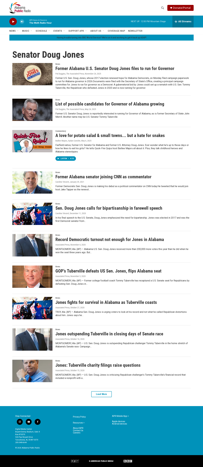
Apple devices (118, 421)
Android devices (119, 424)
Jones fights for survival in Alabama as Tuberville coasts (106, 302)
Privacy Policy (79, 417)
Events (57, 31)
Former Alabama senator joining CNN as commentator (103, 176)
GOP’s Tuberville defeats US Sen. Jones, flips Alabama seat (108, 271)
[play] (13, 21)
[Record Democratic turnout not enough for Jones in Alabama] (32, 245)
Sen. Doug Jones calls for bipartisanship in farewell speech (108, 208)
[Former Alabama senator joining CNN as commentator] (32, 182)
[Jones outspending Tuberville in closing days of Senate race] (32, 339)
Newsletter (135, 31)
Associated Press (62, 245)
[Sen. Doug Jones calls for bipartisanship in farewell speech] (32, 214)
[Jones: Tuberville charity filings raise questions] (32, 371)
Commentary (60, 131)
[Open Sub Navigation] (18, 31)
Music (25, 31)
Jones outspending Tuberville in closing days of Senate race (109, 333)
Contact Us (78, 430)
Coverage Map (116, 31)
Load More (101, 394)
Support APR (76, 31)
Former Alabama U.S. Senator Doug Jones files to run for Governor (114, 68)
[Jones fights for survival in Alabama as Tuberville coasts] (32, 308)
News (12, 31)
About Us (95, 31)
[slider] (26, 21)
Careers (76, 433)
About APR (78, 428)
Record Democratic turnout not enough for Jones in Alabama (109, 239)
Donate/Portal (182, 7)
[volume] (22, 21)
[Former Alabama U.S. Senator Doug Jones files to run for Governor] (32, 74)
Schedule (41, 31)
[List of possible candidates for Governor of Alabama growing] (32, 110)
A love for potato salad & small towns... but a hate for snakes (110, 135)
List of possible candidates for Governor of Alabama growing (109, 104)
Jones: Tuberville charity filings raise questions (98, 365)
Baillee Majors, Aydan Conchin (67, 141)
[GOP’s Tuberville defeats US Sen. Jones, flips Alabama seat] (32, 277)
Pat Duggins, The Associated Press (69, 74)
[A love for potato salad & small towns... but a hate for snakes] (32, 141)
